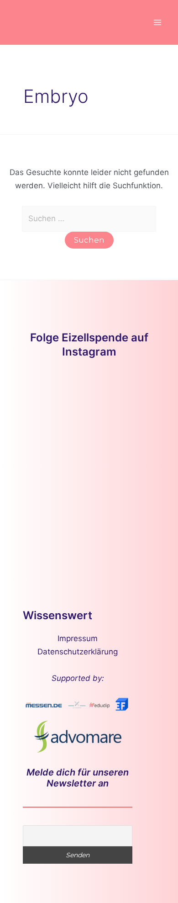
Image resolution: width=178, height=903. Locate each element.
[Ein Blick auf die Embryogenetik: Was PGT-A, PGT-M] (51, 530)
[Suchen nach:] (89, 218)
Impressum (78, 638)
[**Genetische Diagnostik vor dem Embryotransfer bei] (126, 442)
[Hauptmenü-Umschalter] (157, 22)
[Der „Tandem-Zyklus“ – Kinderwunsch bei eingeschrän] (51, 398)
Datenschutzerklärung (77, 651)
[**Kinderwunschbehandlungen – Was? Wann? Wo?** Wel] (126, 398)
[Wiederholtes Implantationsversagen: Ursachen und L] (51, 486)
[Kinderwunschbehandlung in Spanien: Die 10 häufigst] (126, 486)
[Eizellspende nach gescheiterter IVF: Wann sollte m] (51, 442)
